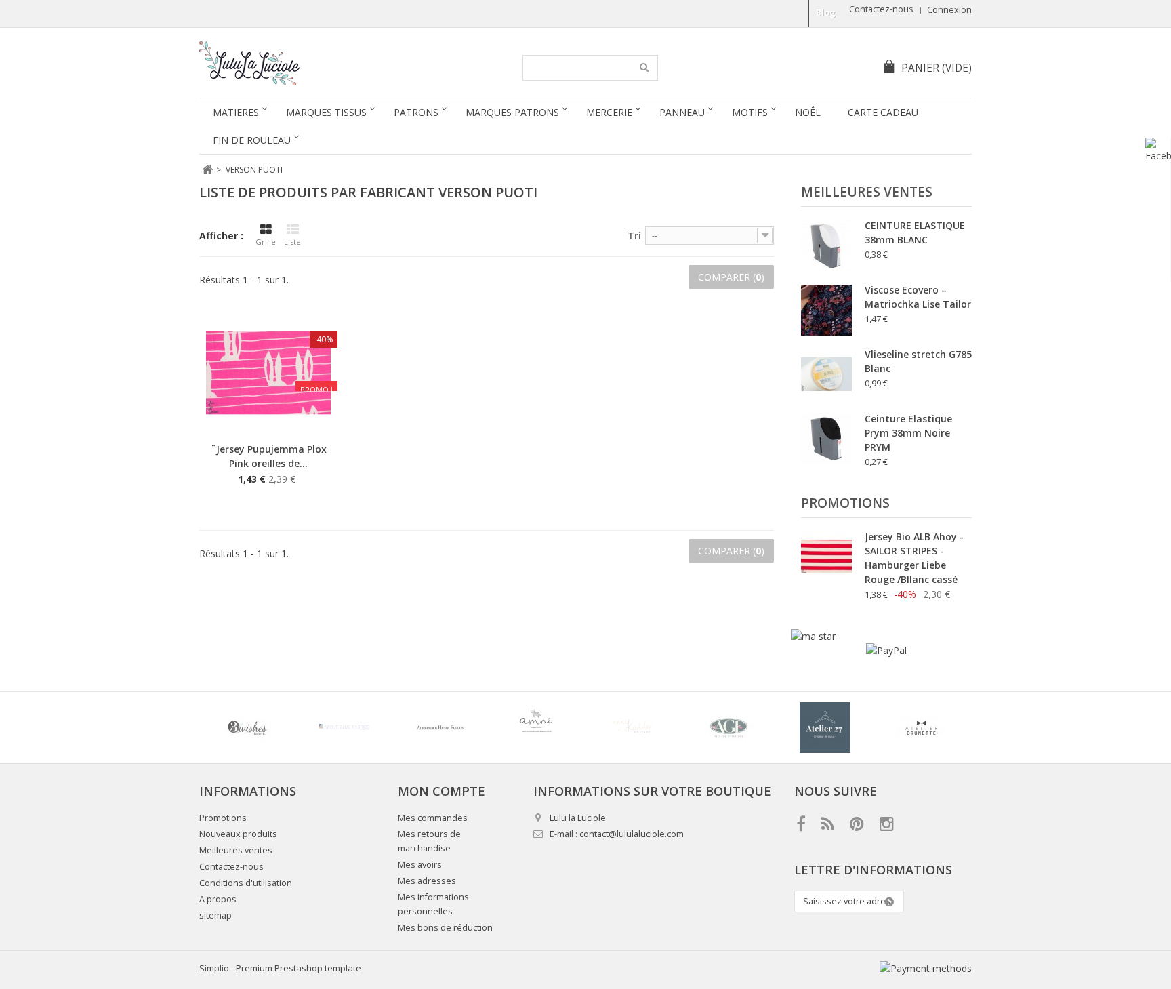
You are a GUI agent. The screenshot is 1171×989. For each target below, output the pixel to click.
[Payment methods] (926, 968)
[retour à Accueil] (207, 169)
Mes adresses (427, 881)
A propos (218, 899)
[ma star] (813, 636)
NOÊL (808, 112)
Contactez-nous (881, 9)
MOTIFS (750, 112)
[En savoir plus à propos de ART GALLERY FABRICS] (728, 727)
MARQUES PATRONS (512, 112)
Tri (634, 235)
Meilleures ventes (866, 192)
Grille (265, 242)
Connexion (949, 10)
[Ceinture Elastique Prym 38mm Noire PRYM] (826, 438)
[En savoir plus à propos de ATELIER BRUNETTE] (921, 727)
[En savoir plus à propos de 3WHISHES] (247, 727)
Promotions (845, 503)
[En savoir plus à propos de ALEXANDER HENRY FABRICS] (440, 727)
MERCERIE (609, 112)
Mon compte (441, 791)
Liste (292, 242)
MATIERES (236, 112)
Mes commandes (433, 818)
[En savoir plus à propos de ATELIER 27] (824, 727)
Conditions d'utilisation (245, 883)
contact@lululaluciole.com (631, 834)
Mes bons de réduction (445, 927)
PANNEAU (682, 112)
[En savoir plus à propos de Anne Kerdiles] (632, 727)
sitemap (215, 915)
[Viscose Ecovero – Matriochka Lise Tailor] (826, 310)
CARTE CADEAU (883, 112)
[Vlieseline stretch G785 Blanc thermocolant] (826, 374)
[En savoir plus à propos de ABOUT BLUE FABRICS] (343, 727)
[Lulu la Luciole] (326, 63)
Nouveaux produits (238, 834)
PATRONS (416, 112)
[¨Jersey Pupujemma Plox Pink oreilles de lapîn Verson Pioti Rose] (268, 372)
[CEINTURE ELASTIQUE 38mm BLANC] (826, 245)
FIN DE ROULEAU (252, 140)
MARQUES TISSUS (326, 112)
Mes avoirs (420, 864)
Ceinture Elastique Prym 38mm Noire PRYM (908, 432)
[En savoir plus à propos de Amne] (536, 727)
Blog (826, 12)
